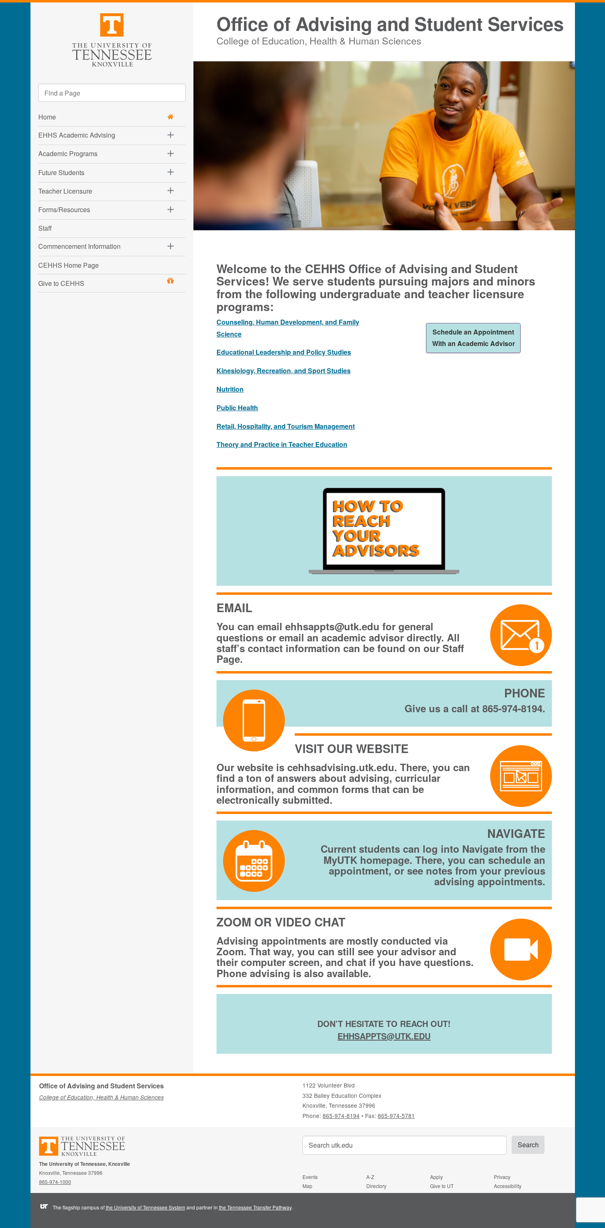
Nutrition (230, 389)
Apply (436, 1176)
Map (307, 1185)
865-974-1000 (55, 1181)
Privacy (502, 1176)
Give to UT (442, 1185)
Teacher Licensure (65, 191)
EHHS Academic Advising (76, 135)
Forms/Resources (64, 209)
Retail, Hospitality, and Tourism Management (285, 426)
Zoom (230, 951)
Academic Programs (68, 153)
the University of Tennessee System (145, 1207)
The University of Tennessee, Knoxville (112, 38)
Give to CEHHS (61, 283)
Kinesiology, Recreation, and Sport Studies (283, 370)
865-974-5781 (396, 1115)
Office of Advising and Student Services (390, 23)
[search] (111, 93)
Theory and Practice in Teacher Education (281, 444)
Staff (45, 228)
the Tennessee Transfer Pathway (255, 1207)
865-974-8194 (341, 1115)
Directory (376, 1185)
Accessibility (507, 1185)
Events (310, 1176)
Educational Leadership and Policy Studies (283, 352)
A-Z (370, 1176)
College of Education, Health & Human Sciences (318, 39)
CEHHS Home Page (68, 265)
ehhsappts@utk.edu (332, 626)
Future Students (61, 172)
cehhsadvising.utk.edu (340, 767)
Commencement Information (79, 246)
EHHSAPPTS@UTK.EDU (383, 1036)
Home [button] (47, 117)
